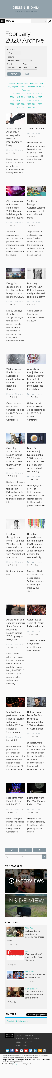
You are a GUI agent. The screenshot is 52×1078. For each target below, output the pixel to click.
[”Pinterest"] (39, 850)
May (36, 83)
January (12, 83)
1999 (29, 107)
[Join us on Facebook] (25, 850)
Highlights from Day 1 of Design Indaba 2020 (15, 801)
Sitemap (28, 1042)
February (19, 83)
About (19, 1035)
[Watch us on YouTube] (26, 1050)
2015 (40, 97)
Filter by (11, 49)
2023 (29, 93)
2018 (23, 97)
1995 (34, 107)
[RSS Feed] (40, 1050)
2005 (29, 104)
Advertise (20, 1039)
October (31, 86)
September (23, 86)
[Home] (26, 7)
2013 (18, 100)
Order (25, 64)
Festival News (13, 150)
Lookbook (29, 971)
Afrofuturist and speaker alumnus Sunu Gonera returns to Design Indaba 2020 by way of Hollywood (15, 629)
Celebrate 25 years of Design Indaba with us (35, 623)
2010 (34, 100)
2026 (12, 93)
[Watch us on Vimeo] (30, 1050)
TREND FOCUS (35, 128)
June (41, 83)
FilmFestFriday (31, 988)
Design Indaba (17, 1064)
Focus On (29, 951)
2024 (23, 93)
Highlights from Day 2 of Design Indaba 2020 (36, 801)
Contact (29, 1035)
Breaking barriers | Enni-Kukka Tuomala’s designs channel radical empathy (36, 290)
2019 (18, 97)
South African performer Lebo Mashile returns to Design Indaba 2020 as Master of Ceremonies (15, 722)
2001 (23, 107)
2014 (12, 100)
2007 (18, 104)
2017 (29, 97)
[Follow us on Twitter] (11, 850)
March (26, 83)
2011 (29, 100)
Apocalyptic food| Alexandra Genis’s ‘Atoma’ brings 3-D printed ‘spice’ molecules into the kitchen (36, 379)
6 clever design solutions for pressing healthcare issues (25, 935)
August (15, 86)
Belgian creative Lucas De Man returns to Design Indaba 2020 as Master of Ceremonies (36, 720)
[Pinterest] (16, 1050)
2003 (40, 104)
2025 (18, 93)
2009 (40, 100)
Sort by (10, 64)
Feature (10, 56)
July (9, 86)
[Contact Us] (44, 1050)
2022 (34, 93)
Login (18, 1042)
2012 (23, 100)
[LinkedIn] (35, 1050)
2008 (12, 104)
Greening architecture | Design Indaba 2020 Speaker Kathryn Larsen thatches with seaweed (14, 458)
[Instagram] (21, 1050)
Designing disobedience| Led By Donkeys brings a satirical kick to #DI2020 (15, 290)
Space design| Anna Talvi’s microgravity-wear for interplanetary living (14, 137)
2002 (18, 107)
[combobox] (39, 21)
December (26, 90)
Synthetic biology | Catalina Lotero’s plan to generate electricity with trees (36, 209)
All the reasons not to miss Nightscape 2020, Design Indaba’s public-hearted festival (15, 209)
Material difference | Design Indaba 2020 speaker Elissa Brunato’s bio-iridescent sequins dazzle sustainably (35, 459)
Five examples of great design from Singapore (33, 957)
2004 (34, 104)
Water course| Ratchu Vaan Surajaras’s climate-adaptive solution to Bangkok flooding (15, 379)
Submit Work (33, 1039)
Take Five (29, 928)
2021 (40, 93)
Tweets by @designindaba (18, 1021)
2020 (12, 97)
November (40, 86)
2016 (34, 97)
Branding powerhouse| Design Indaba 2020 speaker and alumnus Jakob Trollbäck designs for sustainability (35, 545)
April (32, 83)
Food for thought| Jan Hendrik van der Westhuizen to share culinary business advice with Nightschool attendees (15, 545)
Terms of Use (21, 1045)
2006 (23, 104)
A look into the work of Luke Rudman (35, 976)
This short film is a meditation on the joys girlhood (34, 994)
